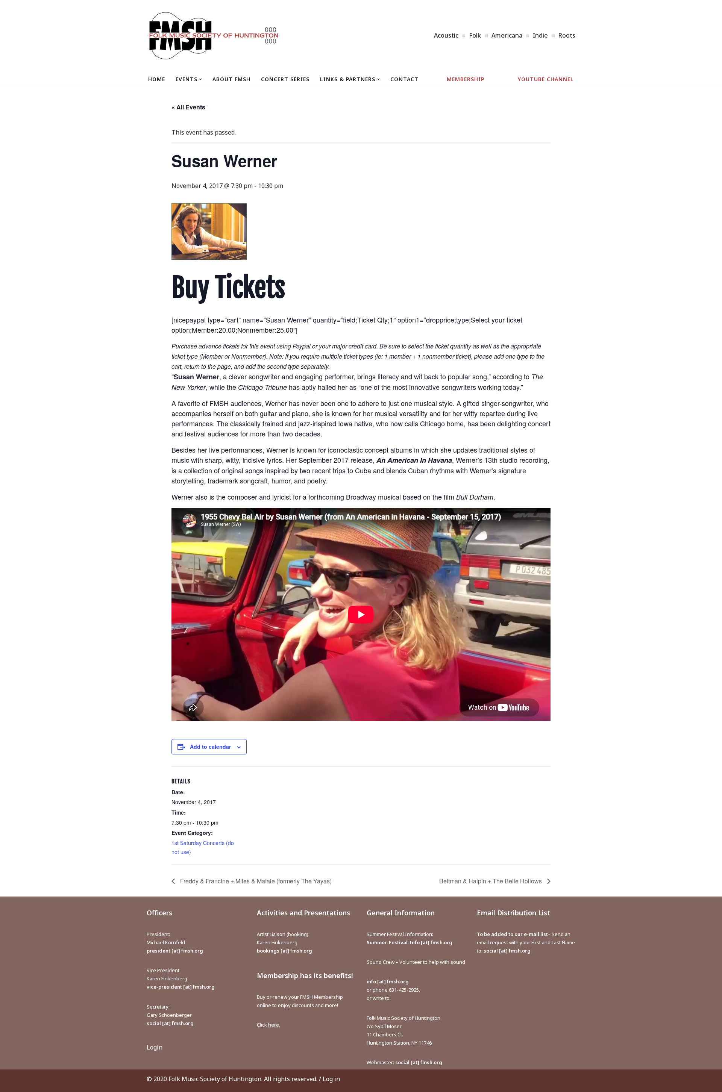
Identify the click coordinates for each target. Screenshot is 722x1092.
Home (156, 79)
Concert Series (285, 79)
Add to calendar (210, 746)
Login (154, 1047)
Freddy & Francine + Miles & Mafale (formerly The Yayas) (255, 881)
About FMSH (231, 79)
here (273, 1024)
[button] (200, 79)
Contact (404, 79)
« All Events (188, 107)
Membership (465, 79)
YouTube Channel (546, 79)
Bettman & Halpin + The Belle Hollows (491, 881)
